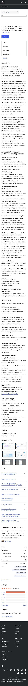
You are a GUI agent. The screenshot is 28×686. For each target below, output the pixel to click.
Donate (17, 644)
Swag (17, 646)
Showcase (18, 626)
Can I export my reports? (8, 479)
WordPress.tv (5, 646)
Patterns (17, 634)
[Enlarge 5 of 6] (11, 460)
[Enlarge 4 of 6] (24, 452)
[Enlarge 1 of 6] (11, 445)
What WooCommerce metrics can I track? (7, 499)
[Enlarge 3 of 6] (11, 452)
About (3, 626)
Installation (6, 50)
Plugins (17, 631)
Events (17, 641)
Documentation (5, 641)
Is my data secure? (6, 504)
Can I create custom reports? (9, 489)
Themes (17, 628)
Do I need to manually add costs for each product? (8, 473)
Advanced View (5, 580)
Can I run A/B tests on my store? (10, 494)
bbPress (4, 657)
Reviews (5, 46)
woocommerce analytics (20, 566)
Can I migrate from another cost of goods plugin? (8, 509)
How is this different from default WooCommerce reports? (10, 521)
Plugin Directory (5, 6)
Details (5, 42)
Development (6, 54)
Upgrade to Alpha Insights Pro (9, 394)
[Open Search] (21, 2)
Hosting (3, 631)
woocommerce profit (21, 572)
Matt (3, 654)
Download (5, 36)
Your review (4, 605)
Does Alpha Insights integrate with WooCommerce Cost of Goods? (10, 515)
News (3, 628)
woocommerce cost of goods (19, 569)
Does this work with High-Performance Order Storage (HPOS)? (11, 484)
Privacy (3, 634)
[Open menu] (25, 2)
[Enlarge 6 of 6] (24, 460)
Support (5, 58)
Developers (4, 644)
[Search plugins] (17, 12)
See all (25, 605)
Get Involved (18, 638)
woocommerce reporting (20, 575)
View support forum (6, 616)
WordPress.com (6, 651)
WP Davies (6, 32)
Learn (3, 638)
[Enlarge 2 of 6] (24, 445)
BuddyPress (5, 659)
